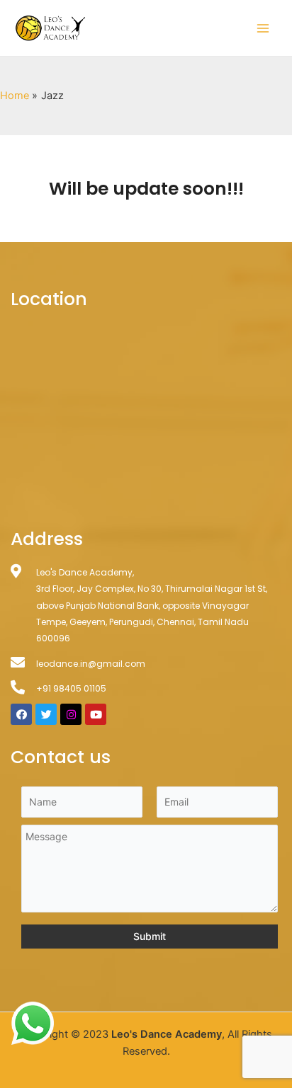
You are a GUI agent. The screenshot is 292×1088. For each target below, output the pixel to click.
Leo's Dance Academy (166, 1034)
